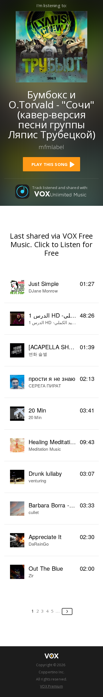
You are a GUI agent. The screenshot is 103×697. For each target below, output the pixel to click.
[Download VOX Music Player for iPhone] (51, 46)
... (58, 611)
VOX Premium (51, 686)
